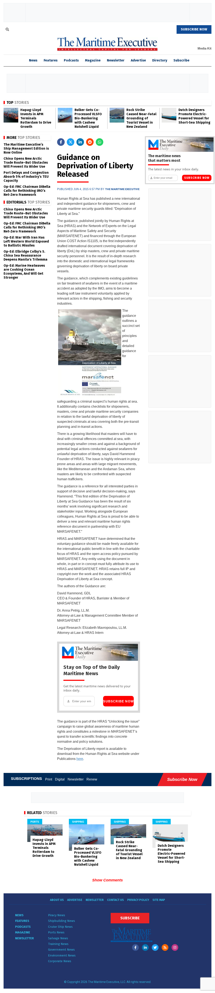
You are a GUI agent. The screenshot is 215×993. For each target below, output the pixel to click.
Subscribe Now (118, 701)
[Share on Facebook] (61, 142)
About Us (57, 900)
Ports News (56, 932)
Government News (61, 949)
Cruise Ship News (60, 927)
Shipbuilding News (61, 921)
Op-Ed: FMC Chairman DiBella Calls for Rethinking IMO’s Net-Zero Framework (27, 191)
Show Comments (107, 880)
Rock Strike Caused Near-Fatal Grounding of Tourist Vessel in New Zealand (141, 118)
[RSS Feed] (165, 947)
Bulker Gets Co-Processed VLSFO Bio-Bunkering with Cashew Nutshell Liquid (88, 118)
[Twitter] (155, 947)
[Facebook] (135, 947)
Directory (159, 60)
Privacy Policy (138, 900)
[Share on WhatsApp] (99, 142)
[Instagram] (175, 947)
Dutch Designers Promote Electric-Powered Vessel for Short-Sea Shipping (194, 116)
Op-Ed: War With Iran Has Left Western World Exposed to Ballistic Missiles (26, 241)
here (79, 759)
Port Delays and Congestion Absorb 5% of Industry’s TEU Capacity (26, 177)
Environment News (62, 955)
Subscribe (181, 60)
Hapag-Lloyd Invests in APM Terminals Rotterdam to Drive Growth (35, 118)
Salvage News (58, 938)
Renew (92, 779)
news (33, 60)
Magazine (93, 60)
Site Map (158, 900)
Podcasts (71, 60)
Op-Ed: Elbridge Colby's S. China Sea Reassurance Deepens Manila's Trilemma (25, 255)
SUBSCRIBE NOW (194, 29)
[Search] (7, 30)
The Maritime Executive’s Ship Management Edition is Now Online (26, 148)
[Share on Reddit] (90, 142)
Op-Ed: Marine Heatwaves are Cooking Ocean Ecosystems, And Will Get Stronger (24, 271)
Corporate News (59, 961)
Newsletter (116, 60)
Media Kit (204, 48)
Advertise (138, 60)
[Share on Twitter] (70, 142)
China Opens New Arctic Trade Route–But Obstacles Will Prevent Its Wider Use (26, 162)
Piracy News (56, 915)
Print (48, 779)
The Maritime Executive (122, 189)
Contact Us (115, 900)
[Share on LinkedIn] (80, 142)
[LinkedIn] (145, 947)
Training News (58, 944)
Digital (60, 779)
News (19, 915)
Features (51, 60)
